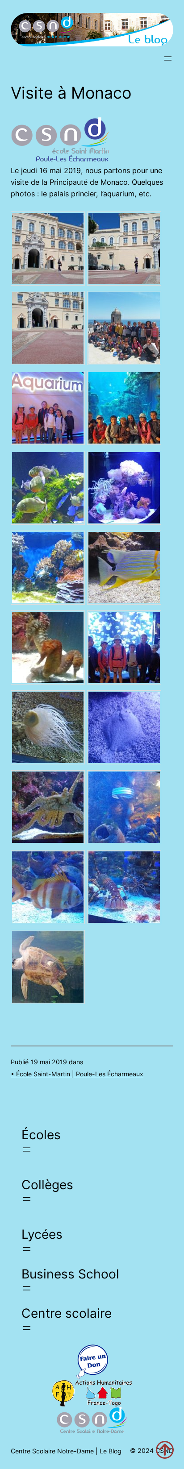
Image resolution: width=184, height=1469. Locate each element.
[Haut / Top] (165, 1450)
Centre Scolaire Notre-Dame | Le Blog (66, 1451)
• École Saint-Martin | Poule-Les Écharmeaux (77, 1074)
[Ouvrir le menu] (168, 58)
